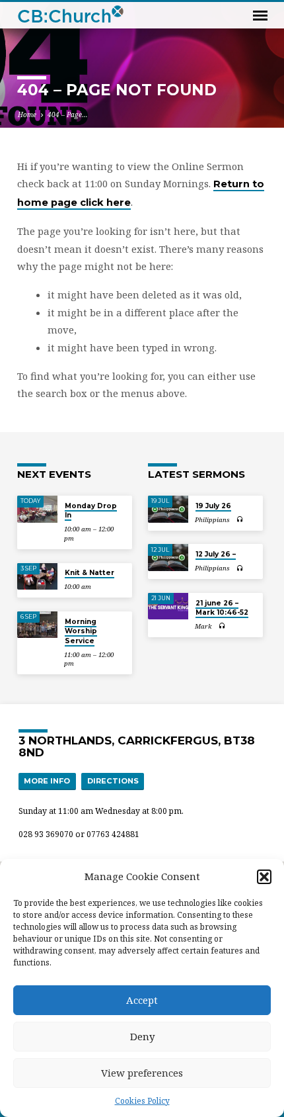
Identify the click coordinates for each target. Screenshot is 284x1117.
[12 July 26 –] (168, 557)
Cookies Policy (142, 1100)
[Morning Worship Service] (37, 625)
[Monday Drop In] (37, 509)
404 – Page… (68, 114)
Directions (113, 780)
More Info (47, 780)
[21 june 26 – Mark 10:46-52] (168, 606)
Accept (142, 999)
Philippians (212, 519)
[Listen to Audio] (240, 519)
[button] (264, 876)
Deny (142, 1036)
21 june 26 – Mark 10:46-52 (221, 608)
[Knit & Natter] (37, 576)
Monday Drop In (91, 510)
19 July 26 (213, 506)
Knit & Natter (89, 572)
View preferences (142, 1072)
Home (27, 114)
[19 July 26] (168, 509)
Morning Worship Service (81, 631)
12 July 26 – (215, 554)
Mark (203, 626)
